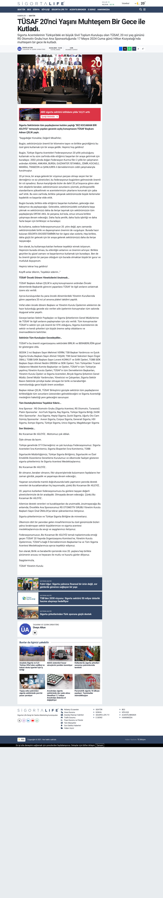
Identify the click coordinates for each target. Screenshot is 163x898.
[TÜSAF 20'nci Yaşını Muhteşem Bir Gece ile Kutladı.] (59, 79)
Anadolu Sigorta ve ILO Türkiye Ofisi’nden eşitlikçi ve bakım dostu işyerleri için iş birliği (32, 666)
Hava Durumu (69, 712)
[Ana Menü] (144, 9)
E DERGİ (91, 9)
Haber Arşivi (69, 728)
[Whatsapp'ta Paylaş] (129, 49)
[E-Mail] (35, 633)
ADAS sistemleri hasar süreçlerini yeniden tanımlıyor (59, 664)
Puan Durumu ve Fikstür (73, 720)
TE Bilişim (141, 739)
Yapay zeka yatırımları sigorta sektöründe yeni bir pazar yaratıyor (30, 693)
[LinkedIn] (28, 720)
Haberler (21, 16)
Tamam (99, 745)
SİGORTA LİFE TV (60, 9)
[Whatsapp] (37, 720)
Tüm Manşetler (70, 723)
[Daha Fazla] (134, 49)
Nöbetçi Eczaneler (71, 709)
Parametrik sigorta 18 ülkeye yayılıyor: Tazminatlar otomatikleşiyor (87, 693)
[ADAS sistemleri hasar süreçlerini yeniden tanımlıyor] (60, 653)
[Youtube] (33, 720)
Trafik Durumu (69, 717)
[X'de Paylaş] (125, 49)
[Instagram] (24, 720)
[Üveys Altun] (25, 629)
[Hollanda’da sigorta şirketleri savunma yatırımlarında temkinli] (87, 653)
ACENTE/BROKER (78, 9)
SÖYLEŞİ (46, 9)
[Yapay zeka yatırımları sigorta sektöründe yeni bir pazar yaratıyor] (32, 681)
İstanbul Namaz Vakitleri (74, 715)
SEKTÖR (21, 9)
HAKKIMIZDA (103, 9)
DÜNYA (36, 9)
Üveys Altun (39, 627)
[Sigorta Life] (41, 3)
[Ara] (140, 9)
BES (29, 9)
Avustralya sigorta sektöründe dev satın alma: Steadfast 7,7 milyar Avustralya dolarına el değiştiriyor (58, 695)
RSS (22, 739)
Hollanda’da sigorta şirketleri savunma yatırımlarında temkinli (87, 665)
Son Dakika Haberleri (72, 725)
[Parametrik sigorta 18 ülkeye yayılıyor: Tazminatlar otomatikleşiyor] (87, 681)
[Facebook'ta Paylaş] (120, 49)
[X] (19, 720)
